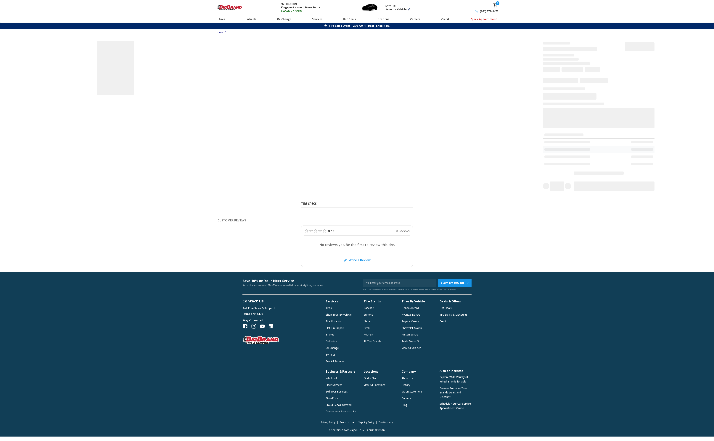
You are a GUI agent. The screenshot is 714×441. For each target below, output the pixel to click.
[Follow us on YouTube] (262, 326)
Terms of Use (347, 422)
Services (317, 19)
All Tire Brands (372, 341)
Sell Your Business (337, 391)
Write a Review (360, 260)
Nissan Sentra (410, 334)
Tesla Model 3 (410, 341)
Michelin (369, 334)
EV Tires (330, 354)
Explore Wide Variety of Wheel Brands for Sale (454, 379)
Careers (415, 19)
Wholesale (332, 378)
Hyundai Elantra (411, 314)
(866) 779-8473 (489, 11)
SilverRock (332, 398)
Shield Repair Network (339, 405)
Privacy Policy (442, 289)
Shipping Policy (366, 422)
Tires (221, 19)
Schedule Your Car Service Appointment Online (455, 406)
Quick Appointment (484, 19)
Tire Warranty (386, 422)
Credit (445, 19)
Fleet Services (334, 385)
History (406, 385)
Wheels (251, 19)
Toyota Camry (410, 321)
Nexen (368, 321)
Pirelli (367, 328)
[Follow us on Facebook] (245, 326)
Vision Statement (412, 391)
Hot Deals (349, 19)
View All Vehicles (411, 348)
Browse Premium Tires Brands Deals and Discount (453, 392)
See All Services (335, 361)
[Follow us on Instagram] (254, 326)
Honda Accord (410, 308)
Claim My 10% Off (452, 283)
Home (219, 32)
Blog (404, 405)
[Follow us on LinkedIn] (271, 326)
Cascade (369, 308)
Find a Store (371, 378)
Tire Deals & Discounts (453, 314)
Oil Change (284, 19)
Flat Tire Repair (335, 328)
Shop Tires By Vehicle (339, 314)
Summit (368, 314)
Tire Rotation (334, 321)
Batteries (331, 341)
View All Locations (374, 385)
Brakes (330, 334)
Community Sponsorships (341, 411)
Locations (383, 19)
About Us (407, 378)
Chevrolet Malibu (412, 328)
